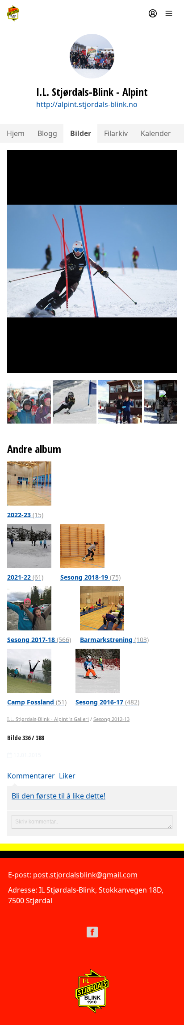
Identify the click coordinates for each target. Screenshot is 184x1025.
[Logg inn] (153, 13)
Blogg (47, 133)
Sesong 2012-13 (111, 719)
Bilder (80, 133)
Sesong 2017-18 (39, 639)
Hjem (16, 133)
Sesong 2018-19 (90, 577)
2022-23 (25, 514)
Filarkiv (116, 133)
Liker (67, 776)
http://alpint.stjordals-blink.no (87, 104)
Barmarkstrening (114, 639)
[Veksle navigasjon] (169, 13)
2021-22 (25, 577)
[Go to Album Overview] (29, 483)
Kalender (156, 133)
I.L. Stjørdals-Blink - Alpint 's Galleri (48, 719)
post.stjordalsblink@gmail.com (85, 875)
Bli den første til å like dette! (58, 796)
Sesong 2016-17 (107, 702)
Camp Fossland (37, 702)
